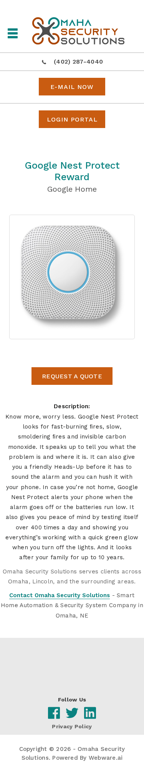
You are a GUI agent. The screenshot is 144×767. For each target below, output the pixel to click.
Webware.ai (105, 757)
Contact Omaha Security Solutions (59, 595)
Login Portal (72, 119)
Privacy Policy (72, 726)
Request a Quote (72, 376)
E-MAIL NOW (72, 86)
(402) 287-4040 (78, 61)
